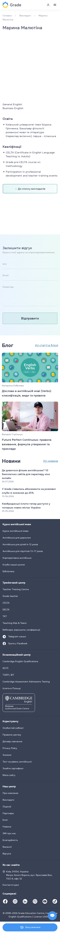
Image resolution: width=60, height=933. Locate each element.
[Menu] (55, 5)
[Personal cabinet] (48, 5)
